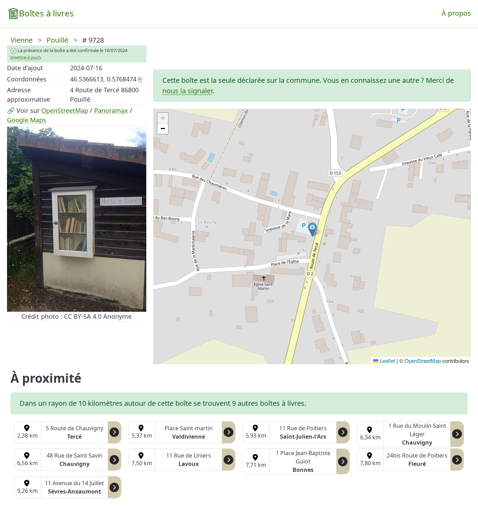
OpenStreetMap (64, 110)
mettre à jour (25, 57)
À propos (456, 13)
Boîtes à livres (46, 13)
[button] (312, 229)
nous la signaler (187, 90)
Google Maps (26, 120)
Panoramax (111, 110)
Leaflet (386, 360)
